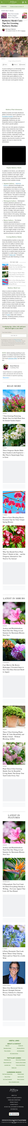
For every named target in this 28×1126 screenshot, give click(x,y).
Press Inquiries (7, 1050)
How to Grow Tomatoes (20, 1059)
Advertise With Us (20, 1048)
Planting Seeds (21, 1074)
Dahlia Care (14, 1067)
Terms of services (17, 339)
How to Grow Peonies (20, 1065)
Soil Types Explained (7, 1079)
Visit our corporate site (19, 1121)
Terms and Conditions (14, 1100)
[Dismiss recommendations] (26, 11)
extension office (12, 358)
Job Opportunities (20, 1050)
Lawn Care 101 (21, 1076)
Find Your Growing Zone (7, 1074)
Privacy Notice (18, 340)
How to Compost (20, 1079)
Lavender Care (7, 1065)
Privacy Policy (14, 1102)
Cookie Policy (14, 1104)
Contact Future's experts (14, 1097)
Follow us (15, 64)
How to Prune (7, 1076)
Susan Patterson (11, 29)
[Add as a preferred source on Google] (14, 1114)
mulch (8, 314)
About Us (7, 1045)
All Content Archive (14, 1053)
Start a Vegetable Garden (14, 1082)
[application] (14, 154)
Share (6, 64)
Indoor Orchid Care (7, 1062)
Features (23, 30)
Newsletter (23, 64)
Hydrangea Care (7, 1059)
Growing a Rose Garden (21, 1062)
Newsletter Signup (7, 1048)
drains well (12, 255)
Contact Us (20, 1045)
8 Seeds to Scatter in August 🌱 (17, 6)
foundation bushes (7, 116)
